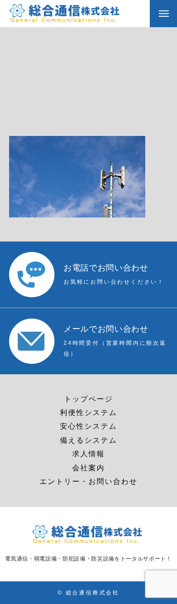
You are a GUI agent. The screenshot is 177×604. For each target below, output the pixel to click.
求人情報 (88, 454)
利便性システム (88, 412)
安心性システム (88, 426)
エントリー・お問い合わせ (88, 481)
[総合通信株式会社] (66, 14)
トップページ (88, 399)
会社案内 (88, 468)
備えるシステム (88, 440)
